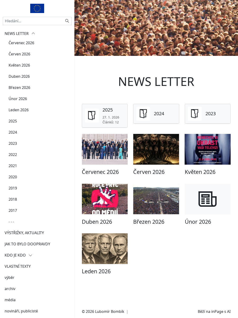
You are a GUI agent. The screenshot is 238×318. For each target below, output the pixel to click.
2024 (13, 132)
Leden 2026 (19, 109)
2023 (13, 143)
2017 (13, 210)
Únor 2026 (18, 98)
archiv (10, 288)
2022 (13, 154)
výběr (9, 277)
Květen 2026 (19, 65)
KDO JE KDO (16, 255)
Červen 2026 (19, 54)
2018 (13, 199)
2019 (13, 188)
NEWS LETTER (17, 33)
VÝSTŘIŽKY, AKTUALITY (24, 232)
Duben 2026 (19, 76)
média (10, 299)
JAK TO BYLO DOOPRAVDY (27, 244)
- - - (11, 221)
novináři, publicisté (21, 311)
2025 (13, 121)
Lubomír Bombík (109, 311)
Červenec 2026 (21, 42)
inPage (217, 311)
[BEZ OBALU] (37, 7)
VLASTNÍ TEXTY (18, 266)
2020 (13, 176)
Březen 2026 (19, 87)
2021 (13, 165)
